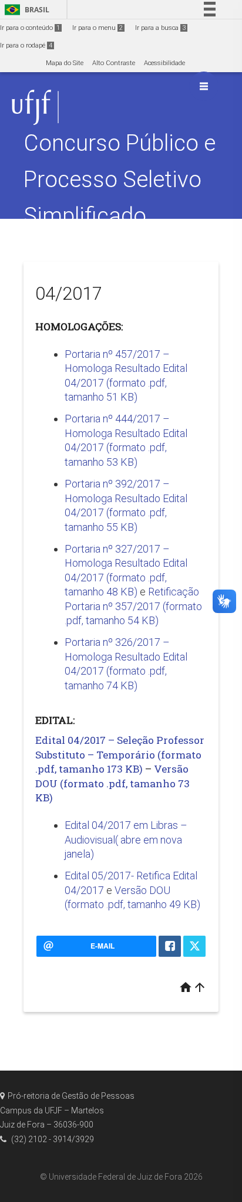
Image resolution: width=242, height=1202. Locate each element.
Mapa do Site (64, 63)
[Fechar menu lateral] (204, 86)
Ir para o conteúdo (30, 28)
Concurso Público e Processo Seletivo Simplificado (119, 179)
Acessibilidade (164, 63)
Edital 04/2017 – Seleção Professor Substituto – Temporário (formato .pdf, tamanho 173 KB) (119, 754)
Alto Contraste (113, 63)
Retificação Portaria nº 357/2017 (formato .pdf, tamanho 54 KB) (133, 606)
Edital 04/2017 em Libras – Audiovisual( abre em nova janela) (126, 839)
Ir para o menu (97, 28)
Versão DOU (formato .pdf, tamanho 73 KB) (112, 783)
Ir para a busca (160, 28)
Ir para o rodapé (26, 45)
